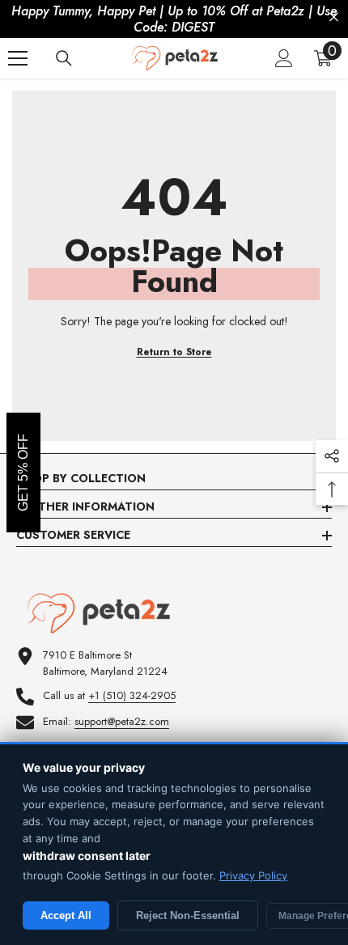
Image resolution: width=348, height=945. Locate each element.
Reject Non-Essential (188, 915)
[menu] (18, 58)
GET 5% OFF (23, 472)
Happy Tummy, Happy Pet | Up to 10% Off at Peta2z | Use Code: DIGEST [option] (174, 19)
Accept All (65, 915)
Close (334, 17)
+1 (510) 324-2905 (132, 695)
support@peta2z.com (121, 721)
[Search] (64, 58)
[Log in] (284, 58)
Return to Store (174, 352)
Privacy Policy (253, 875)
